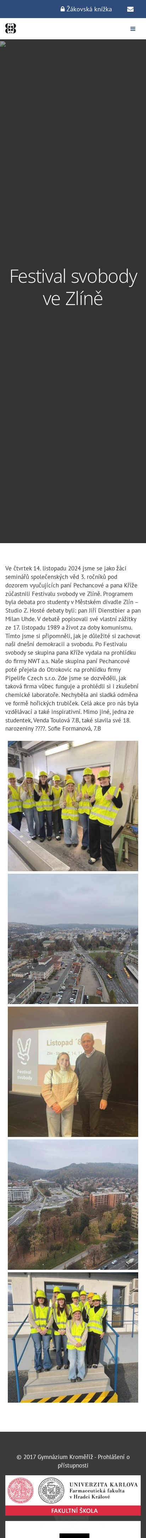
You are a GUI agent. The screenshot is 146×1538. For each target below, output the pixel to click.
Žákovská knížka (88, 9)
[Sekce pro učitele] (130, 9)
